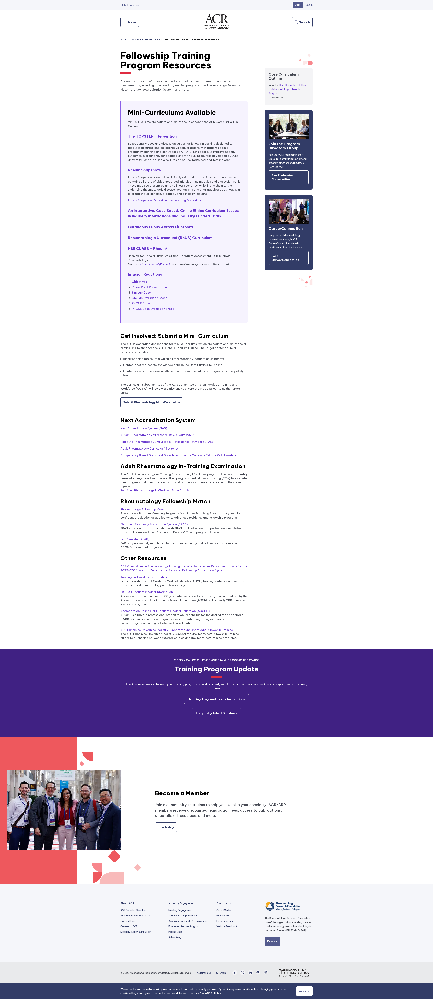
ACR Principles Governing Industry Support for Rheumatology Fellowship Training (176, 630)
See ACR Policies (210, 993)
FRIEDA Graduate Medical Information (146, 592)
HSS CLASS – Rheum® (147, 248)
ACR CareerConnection (285, 258)
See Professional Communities (284, 177)
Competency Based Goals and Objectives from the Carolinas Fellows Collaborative (178, 455)
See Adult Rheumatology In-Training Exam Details (154, 490)
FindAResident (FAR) (135, 539)
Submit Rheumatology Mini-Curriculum (151, 402)
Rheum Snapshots (144, 170)
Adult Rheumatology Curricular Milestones (149, 448)
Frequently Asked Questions (216, 713)
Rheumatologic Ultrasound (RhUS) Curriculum (170, 237)
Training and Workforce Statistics (143, 577)
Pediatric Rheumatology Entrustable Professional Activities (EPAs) (166, 442)
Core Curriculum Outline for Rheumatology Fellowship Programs (287, 89)
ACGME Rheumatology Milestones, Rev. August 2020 (157, 435)
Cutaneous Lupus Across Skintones (160, 227)
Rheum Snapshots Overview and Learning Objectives (165, 200)
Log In (309, 5)
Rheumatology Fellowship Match (143, 509)
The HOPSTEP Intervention (152, 136)
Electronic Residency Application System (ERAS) (154, 524)
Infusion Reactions (145, 274)
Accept (304, 991)
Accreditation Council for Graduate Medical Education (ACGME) (165, 611)
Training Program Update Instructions (216, 699)
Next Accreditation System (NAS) (143, 428)
